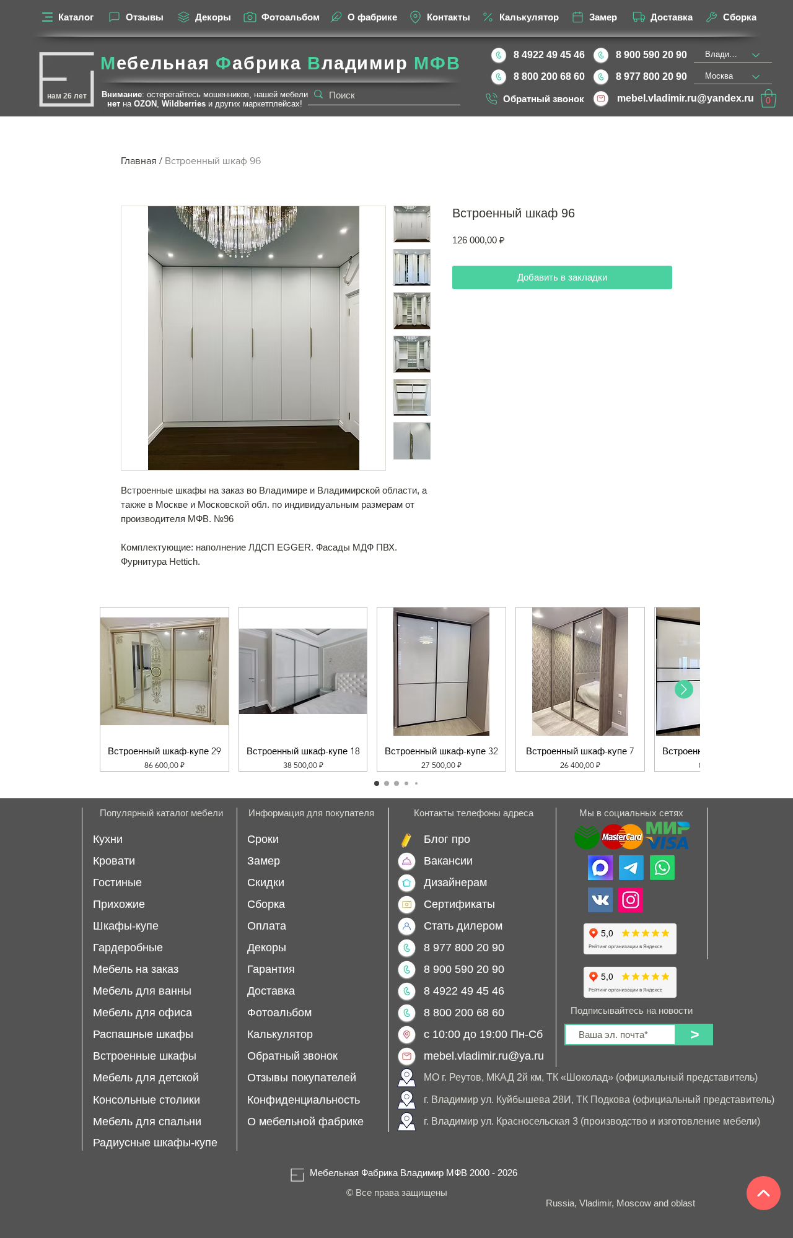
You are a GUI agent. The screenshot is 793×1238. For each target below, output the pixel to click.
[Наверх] (764, 1193)
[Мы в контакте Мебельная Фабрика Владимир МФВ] (600, 899)
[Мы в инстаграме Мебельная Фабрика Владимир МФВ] (630, 899)
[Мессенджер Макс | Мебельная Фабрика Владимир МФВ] (600, 867)
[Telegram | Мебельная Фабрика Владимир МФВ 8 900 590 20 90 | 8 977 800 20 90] (631, 867)
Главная (139, 160)
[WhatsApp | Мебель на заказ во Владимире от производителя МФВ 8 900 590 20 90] (662, 867)
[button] (768, 98)
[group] (396, 689)
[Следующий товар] (684, 689)
